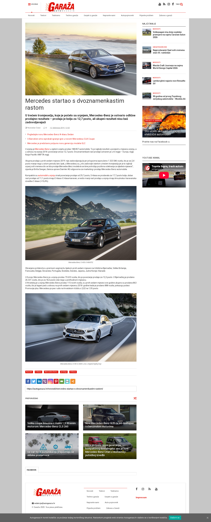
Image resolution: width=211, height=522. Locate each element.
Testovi (43, 15)
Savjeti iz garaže (90, 15)
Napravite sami (109, 15)
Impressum (141, 497)
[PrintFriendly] (67, 381)
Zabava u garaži (165, 15)
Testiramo (56, 15)
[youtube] (159, 4)
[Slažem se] (207, 517)
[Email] (61, 381)
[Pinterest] (56, 381)
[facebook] (173, 4)
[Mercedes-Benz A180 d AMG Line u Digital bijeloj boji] (81, 361)
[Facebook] (28, 381)
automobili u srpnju (46, 175)
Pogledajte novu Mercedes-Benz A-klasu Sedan (50, 134)
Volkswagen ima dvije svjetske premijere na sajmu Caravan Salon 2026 (169, 34)
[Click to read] (52, 417)
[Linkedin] (39, 381)
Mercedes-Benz (42, 149)
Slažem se (175, 517)
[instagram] (169, 4)
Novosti (31, 15)
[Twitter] (33, 381)
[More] (72, 381)
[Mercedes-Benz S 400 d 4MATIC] (81, 259)
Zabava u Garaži (112, 508)
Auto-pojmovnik (111, 502)
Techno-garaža (72, 15)
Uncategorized (160, 47)
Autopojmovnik (127, 15)
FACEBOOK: (32, 470)
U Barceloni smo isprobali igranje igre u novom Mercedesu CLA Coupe (61, 139)
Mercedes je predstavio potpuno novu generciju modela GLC (56, 143)
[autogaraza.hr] (57, 10)
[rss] (164, 4)
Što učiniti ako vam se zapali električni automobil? (162, 133)
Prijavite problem (146, 15)
